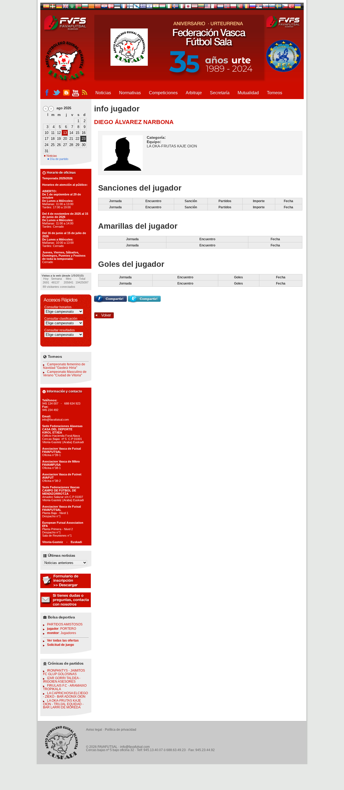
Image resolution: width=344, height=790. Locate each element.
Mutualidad (248, 92)
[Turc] (291, 7)
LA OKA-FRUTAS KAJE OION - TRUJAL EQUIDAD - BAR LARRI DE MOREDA (63, 704)
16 (83, 133)
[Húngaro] (162, 7)
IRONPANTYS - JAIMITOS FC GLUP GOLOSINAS (64, 672)
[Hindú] (156, 7)
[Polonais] (233, 7)
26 (59, 145)
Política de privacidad (120, 729)
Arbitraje (194, 92)
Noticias (103, 92)
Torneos (274, 92)
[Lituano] (201, 7)
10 (46, 133)
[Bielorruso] (78, 7)
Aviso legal (94, 729)
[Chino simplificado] (98, 7)
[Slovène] (272, 7)
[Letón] (195, 7)
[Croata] (104, 7)
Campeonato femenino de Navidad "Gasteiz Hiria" (64, 366)
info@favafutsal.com (135, 746)
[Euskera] (53, 7)
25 (53, 145)
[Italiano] (182, 7)
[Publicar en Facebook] (110, 301)
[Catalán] (91, 7)
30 (83, 145)
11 (53, 133)
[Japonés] (188, 7)
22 (77, 139)
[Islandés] (175, 7)
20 (65, 139)
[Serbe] (259, 7)
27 (65, 145)
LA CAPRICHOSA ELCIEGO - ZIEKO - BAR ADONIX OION (65, 694)
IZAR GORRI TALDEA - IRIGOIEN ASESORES (61, 679)
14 (71, 133)
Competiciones (163, 92)
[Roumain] (246, 7)
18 (53, 139)
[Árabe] (72, 7)
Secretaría (220, 92)
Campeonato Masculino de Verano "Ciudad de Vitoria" (65, 373)
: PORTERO (61, 628)
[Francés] (124, 7)
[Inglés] (66, 7)
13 (65, 133)
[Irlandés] (169, 7)
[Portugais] (240, 7)
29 (77, 145)
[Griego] (143, 7)
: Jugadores (61, 633)
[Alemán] (59, 7)
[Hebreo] (149, 7)
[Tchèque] (285, 7)
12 (59, 133)
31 (46, 151)
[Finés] (130, 7)
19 (59, 139)
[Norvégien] (227, 7)
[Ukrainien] (298, 7)
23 (83, 139)
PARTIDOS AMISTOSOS (65, 624)
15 (77, 133)
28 (71, 145)
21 (71, 139)
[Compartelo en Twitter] (144, 301)
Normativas (130, 92)
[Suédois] (278, 7)
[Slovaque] (265, 7)
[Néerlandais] (220, 7)
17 (46, 139)
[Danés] (111, 7)
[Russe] (253, 7)
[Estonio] (117, 7)
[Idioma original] (46, 7)
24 (46, 145)
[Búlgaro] (85, 7)
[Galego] (136, 7)
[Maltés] (207, 7)
